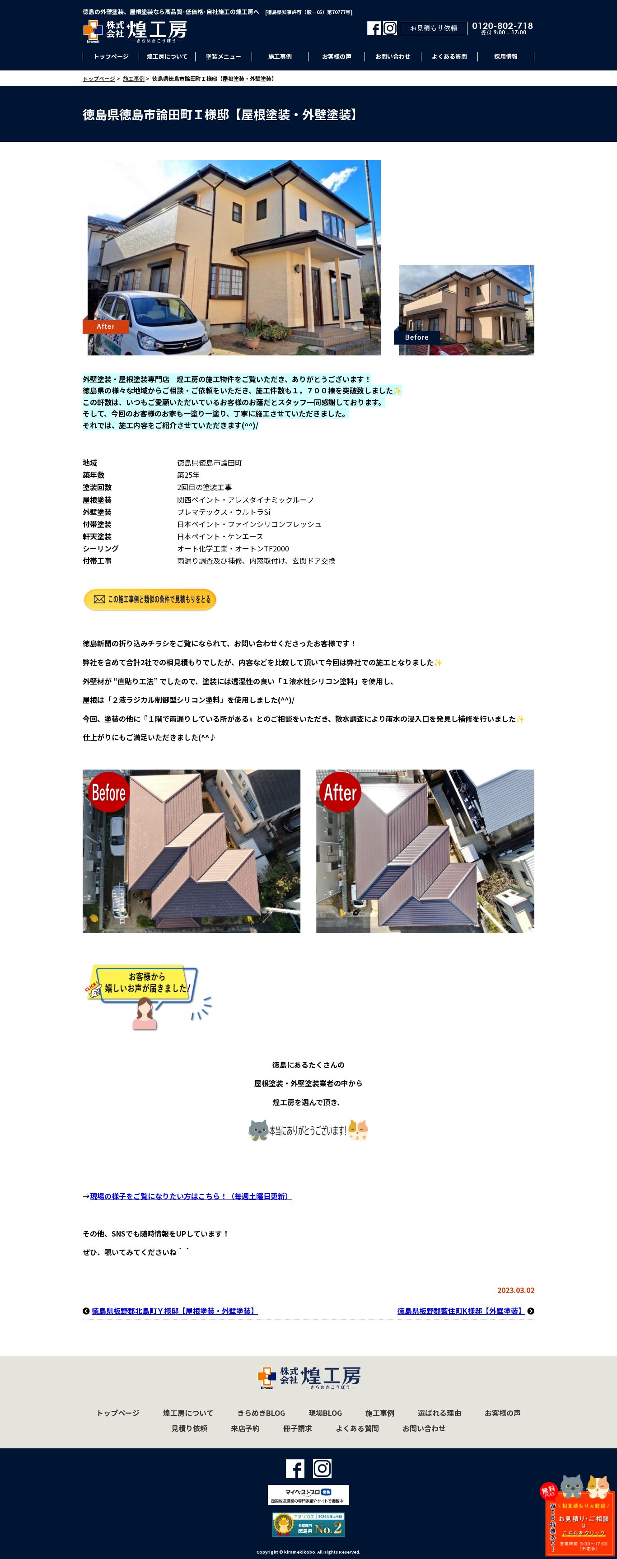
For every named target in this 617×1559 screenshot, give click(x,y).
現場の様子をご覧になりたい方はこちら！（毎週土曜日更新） (191, 1195)
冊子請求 (297, 1428)
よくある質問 (449, 56)
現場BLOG (325, 1412)
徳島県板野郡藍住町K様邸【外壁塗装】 (461, 1310)
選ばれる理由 (439, 1412)
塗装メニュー (223, 56)
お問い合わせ (393, 56)
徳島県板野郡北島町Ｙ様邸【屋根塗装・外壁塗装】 (175, 1310)
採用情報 (506, 56)
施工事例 (280, 56)
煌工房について (167, 56)
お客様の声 (336, 56)
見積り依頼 (189, 1428)
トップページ (111, 56)
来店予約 (245, 1428)
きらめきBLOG (261, 1412)
